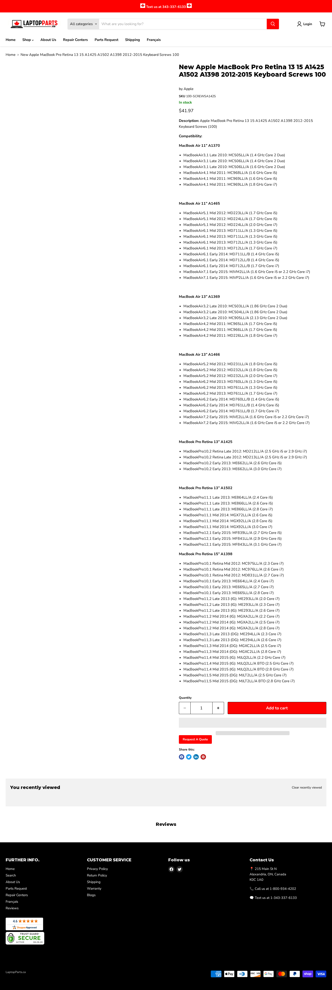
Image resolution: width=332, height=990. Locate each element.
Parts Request (106, 39)
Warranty (94, 888)
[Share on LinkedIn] (196, 757)
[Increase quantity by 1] (218, 708)
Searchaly (31, 977)
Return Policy (97, 875)
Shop (27, 39)
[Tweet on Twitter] (189, 757)
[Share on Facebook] (181, 757)
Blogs (91, 895)
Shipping (132, 39)
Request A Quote (195, 739)
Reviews (12, 908)
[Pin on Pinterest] (203, 757)
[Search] (273, 24)
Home (11, 39)
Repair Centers (75, 39)
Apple (189, 88)
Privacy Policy (97, 869)
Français (154, 39)
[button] (252, 723)
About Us (48, 39)
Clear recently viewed (307, 787)
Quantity (185, 698)
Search (11, 875)
